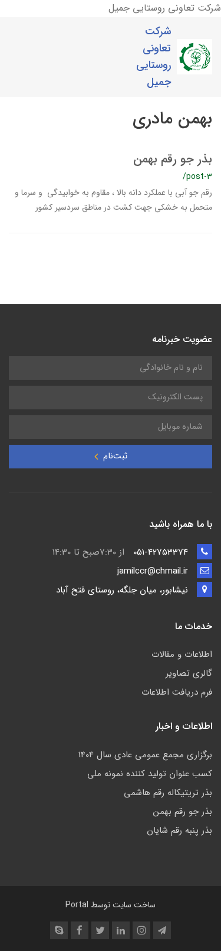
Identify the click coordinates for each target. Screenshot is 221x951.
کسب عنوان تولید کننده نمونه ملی (149, 774)
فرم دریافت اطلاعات (176, 692)
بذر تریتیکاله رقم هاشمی (168, 793)
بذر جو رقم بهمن (172, 159)
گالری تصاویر (189, 673)
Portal (76, 904)
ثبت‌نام (114, 456)
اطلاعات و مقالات (181, 654)
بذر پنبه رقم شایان (179, 830)
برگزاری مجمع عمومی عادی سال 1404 (145, 755)
